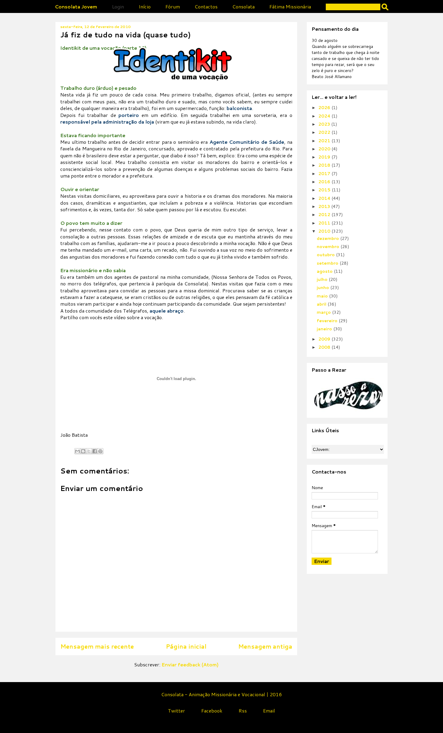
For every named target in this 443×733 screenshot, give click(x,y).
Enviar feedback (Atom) (190, 664)
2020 (324, 149)
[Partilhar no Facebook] (95, 451)
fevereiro (328, 321)
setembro (328, 263)
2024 (324, 116)
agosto (325, 271)
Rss (243, 710)
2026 (324, 108)
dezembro (328, 238)
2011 (324, 223)
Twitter (176, 710)
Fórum (172, 6)
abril (322, 304)
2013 (324, 206)
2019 (324, 157)
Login (118, 6)
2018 (324, 165)
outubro (326, 255)
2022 (324, 132)
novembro (329, 247)
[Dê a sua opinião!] (83, 451)
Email (269, 710)
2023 (324, 124)
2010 (324, 231)
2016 (324, 182)
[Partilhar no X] (89, 451)
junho (323, 288)
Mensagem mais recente (97, 646)
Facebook (211, 710)
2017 (324, 174)
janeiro (325, 329)
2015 (325, 190)
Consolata (243, 6)
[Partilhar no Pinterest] (100, 451)
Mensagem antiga (265, 646)
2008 (324, 347)
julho (323, 279)
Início (145, 6)
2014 (324, 198)
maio (323, 296)
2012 (324, 215)
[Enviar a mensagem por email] (77, 451)
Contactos (206, 6)
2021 (324, 141)
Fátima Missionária (290, 6)
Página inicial (186, 646)
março (324, 312)
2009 (324, 339)
